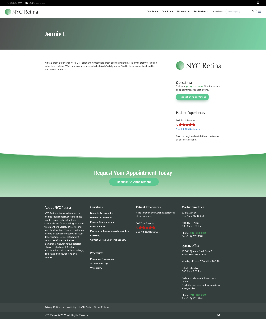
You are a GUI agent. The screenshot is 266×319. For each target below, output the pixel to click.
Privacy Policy (52, 307)
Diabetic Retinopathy (101, 213)
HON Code (85, 307)
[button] (259, 11)
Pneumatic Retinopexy (102, 259)
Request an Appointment (192, 96)
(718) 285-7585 (198, 295)
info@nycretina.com (37, 3)
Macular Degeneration (102, 222)
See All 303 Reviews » (188, 129)
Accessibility (69, 307)
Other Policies (101, 307)
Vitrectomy (96, 267)
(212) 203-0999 (16, 3)
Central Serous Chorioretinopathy (108, 239)
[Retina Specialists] (21, 11)
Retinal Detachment (101, 217)
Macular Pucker (98, 226)
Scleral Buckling (99, 263)
